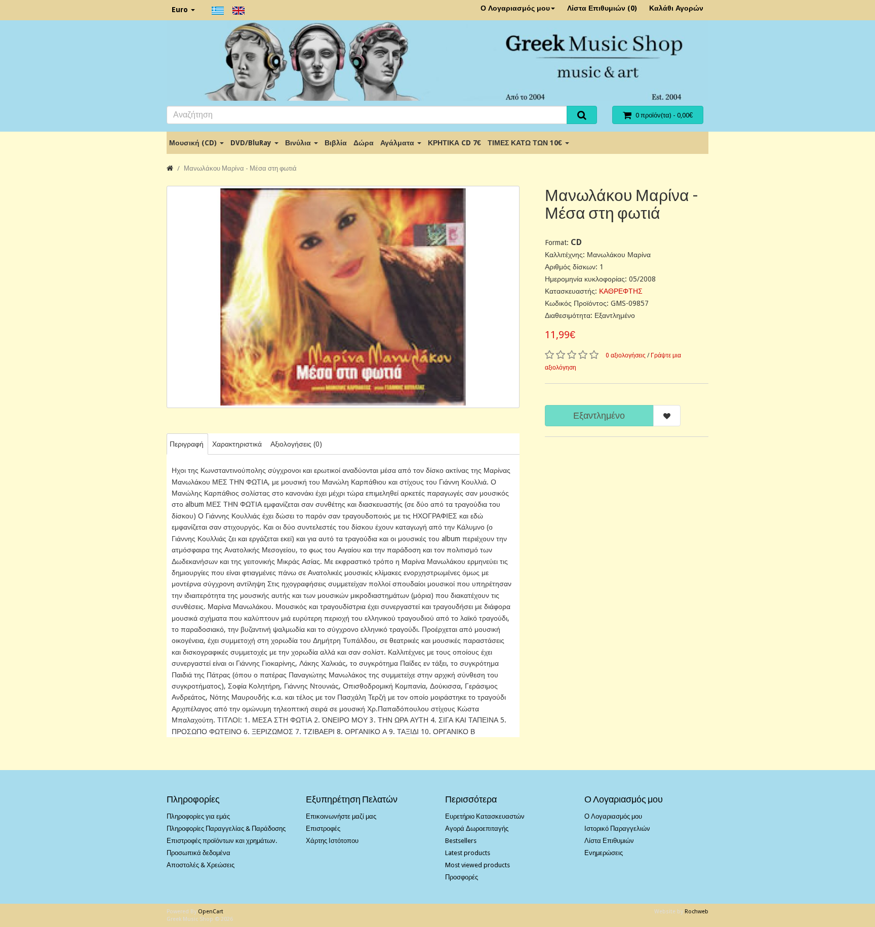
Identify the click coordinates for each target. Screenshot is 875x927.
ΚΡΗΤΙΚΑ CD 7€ (454, 143)
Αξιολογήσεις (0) (296, 444)
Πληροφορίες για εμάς (198, 816)
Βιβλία (336, 143)
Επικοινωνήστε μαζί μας (341, 816)
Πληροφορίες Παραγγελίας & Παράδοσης (226, 828)
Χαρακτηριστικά (237, 444)
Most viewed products (477, 865)
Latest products (467, 853)
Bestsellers (460, 840)
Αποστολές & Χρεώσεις (200, 865)
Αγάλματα (398, 143)
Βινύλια (299, 143)
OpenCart (210, 911)
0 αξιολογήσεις (626, 355)
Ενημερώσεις (603, 853)
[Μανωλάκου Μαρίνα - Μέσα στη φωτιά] (343, 297)
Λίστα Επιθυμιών (609, 840)
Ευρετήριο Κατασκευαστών (485, 816)
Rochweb (696, 911)
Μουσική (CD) (194, 143)
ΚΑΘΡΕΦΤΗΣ (621, 291)
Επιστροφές (323, 828)
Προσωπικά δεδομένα (198, 853)
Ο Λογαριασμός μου (515, 8)
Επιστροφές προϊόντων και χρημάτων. (222, 840)
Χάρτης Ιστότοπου (332, 840)
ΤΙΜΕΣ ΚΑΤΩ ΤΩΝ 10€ (526, 143)
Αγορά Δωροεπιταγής (476, 828)
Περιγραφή (187, 444)
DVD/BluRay (251, 143)
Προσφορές (461, 877)
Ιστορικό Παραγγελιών (617, 828)
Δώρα (363, 143)
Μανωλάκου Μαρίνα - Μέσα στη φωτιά (240, 168)
